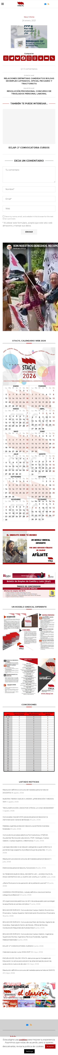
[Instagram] (29, 58)
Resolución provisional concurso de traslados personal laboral (26, 859)
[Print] (40, 58)
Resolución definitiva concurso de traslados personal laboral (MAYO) (29, 970)
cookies (23, 1039)
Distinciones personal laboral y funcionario (19, 868)
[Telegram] (11, 58)
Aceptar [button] (50, 1046)
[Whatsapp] (5, 58)
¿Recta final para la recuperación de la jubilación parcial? (25, 883)
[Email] (45, 4)
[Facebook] (23, 58)
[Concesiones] (29, 712)
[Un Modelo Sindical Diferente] (29, 614)
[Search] (55, 4)
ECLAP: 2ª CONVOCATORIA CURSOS (29, 147)
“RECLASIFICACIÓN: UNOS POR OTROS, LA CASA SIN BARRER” (28, 808)
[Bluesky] (42, 4)
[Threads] (51, 4)
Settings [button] (29, 1051)
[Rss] (48, 4)
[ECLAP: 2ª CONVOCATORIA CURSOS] (29, 126)
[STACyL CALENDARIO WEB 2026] (29, 434)
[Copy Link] (52, 58)
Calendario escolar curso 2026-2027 (16, 952)
